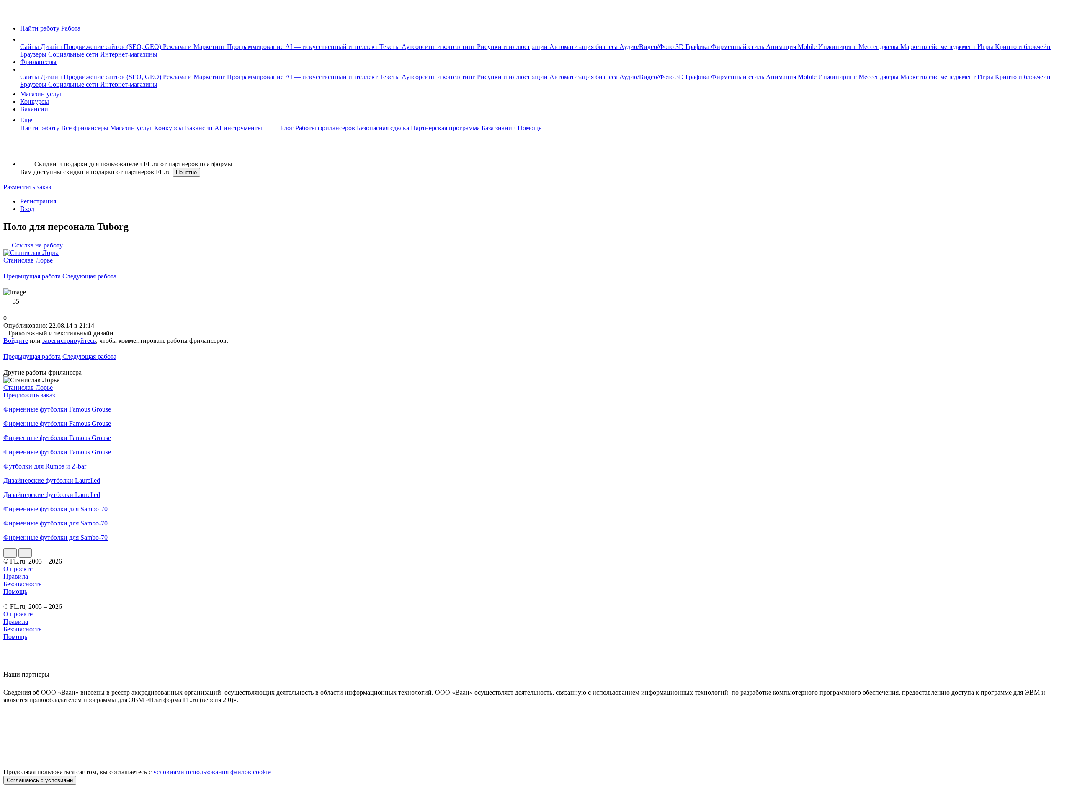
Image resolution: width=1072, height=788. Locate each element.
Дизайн (52, 46)
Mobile (808, 46)
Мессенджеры (879, 46)
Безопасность (22, 583)
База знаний (499, 127)
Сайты (30, 46)
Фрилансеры (38, 61)
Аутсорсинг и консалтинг (439, 46)
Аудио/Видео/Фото (647, 46)
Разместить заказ (27, 187)
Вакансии (34, 109)
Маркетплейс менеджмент (938, 46)
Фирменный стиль (738, 46)
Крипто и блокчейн (1023, 46)
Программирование (256, 46)
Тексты (390, 46)
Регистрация (38, 201)
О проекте (18, 568)
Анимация (782, 46)
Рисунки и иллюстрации (513, 46)
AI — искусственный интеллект (332, 46)
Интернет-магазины (128, 54)
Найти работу (39, 127)
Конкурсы (34, 101)
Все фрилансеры (84, 127)
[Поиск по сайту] (27, 149)
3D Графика (693, 46)
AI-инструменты (239, 127)
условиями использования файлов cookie (212, 771)
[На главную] (11, 14)
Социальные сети (74, 54)
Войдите (15, 340)
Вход (27, 208)
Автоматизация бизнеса (584, 46)
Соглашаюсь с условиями (40, 780)
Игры (986, 46)
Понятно (186, 172)
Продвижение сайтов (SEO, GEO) (113, 46)
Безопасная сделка (383, 127)
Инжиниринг (838, 46)
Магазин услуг (42, 94)
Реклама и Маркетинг (195, 46)
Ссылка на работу (37, 245)
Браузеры (34, 54)
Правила (15, 576)
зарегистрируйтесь (69, 340)
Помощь (529, 127)
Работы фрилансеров (325, 127)
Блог (287, 127)
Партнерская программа (445, 127)
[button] (28, 39)
